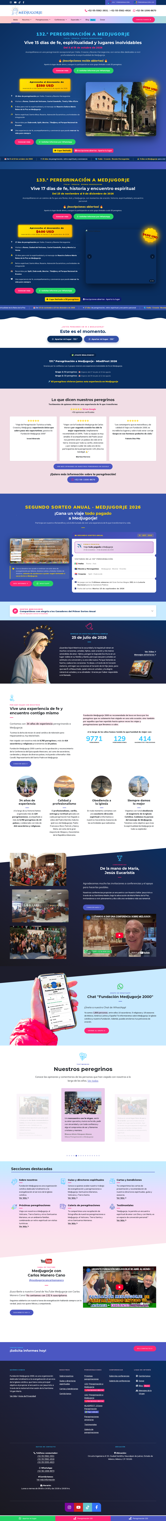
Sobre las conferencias (119, 1376)
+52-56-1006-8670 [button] (85, 479)
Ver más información (46, 1479)
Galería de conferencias (119, 1381)
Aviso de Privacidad (27, 1396)
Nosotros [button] (26, 20)
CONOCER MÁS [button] (19, 764)
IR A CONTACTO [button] (144, 1348)
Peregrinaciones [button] (42, 20)
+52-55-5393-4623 (45, 1462)
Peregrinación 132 (85, 1518)
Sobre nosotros (66, 1376)
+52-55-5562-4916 (120, 10)
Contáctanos (65, 1393)
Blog (90, 20)
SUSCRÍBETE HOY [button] (21, 1312)
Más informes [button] (20, 583)
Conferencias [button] (60, 20)
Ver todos (93, 1080)
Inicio (15, 20)
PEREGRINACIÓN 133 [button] (146, 2)
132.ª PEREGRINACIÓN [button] (121, 2)
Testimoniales (90, 1424)
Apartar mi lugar (29, 1518)
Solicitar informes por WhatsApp (94, 70)
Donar (102, 20)
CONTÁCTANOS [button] (143, 19)
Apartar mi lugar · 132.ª (65, 339)
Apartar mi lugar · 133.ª (102, 339)
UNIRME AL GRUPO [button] (96, 1030)
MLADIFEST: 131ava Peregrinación (93, 1408)
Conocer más (62, 70)
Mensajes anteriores (144, 654)
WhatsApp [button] (44, 583)
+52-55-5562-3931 (98, 10)
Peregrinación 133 (140, 1518)
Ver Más (23, 1198)
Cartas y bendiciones (69, 1389)
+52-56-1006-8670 (146, 10)
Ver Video (150, 651)
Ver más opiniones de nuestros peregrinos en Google (83, 466)
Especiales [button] (75, 20)
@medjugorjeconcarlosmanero (46, 1280)
